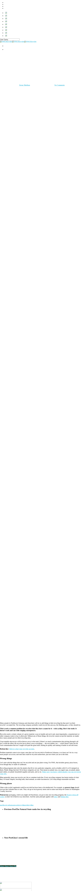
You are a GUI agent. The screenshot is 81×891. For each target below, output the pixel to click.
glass (55, 797)
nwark (16, 805)
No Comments (59, 85)
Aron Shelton (24, 85)
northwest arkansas (7, 805)
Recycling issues (40, 74)
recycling (22, 805)
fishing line (64, 797)
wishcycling (29, 805)
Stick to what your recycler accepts (21, 749)
